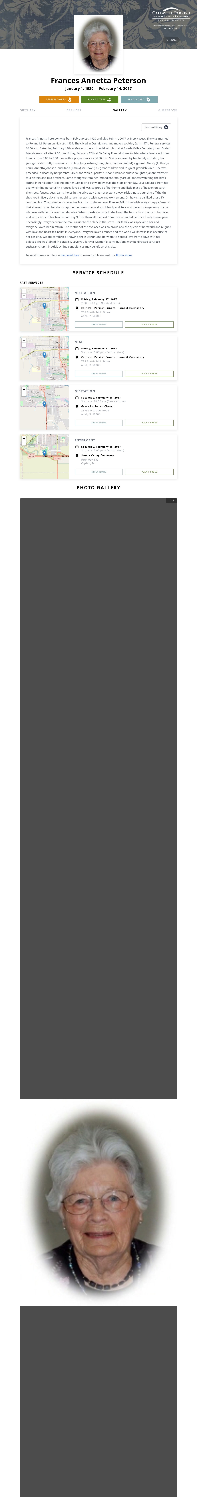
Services (74, 110)
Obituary (27, 110)
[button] (44, 306)
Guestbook (167, 110)
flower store (124, 255)
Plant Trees (149, 324)
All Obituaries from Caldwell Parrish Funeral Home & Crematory (171, 27)
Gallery (120, 110)
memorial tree (69, 255)
